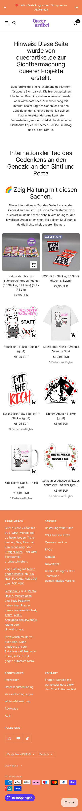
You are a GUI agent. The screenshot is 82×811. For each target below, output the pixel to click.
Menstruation (23, 595)
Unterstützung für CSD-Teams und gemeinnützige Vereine (60, 575)
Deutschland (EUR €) (19, 754)
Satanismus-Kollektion (19, 651)
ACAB (17, 615)
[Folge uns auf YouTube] (18, 738)
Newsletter (52, 564)
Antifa (8, 615)
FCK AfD (17, 578)
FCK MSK (18, 583)
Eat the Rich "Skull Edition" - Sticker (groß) (21, 416)
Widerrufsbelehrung (17, 701)
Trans (30, 537)
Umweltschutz (14, 629)
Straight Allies (13, 552)
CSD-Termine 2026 (57, 535)
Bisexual (28, 542)
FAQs (48, 549)
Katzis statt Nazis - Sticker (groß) (21, 349)
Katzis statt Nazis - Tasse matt (21, 485)
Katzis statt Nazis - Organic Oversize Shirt (61, 349)
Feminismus (12, 591)
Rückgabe (11, 708)
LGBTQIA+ (12, 532)
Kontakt (50, 556)
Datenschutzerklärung (19, 687)
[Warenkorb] (75, 23)
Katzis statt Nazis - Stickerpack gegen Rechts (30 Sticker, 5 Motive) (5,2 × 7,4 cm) (21, 282)
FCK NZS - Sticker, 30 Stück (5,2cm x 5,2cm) (61, 278)
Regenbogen (17, 537)
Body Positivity (20, 600)
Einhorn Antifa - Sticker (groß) (61, 416)
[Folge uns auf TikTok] (27, 738)
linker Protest (27, 610)
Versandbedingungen (19, 694)
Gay (18, 542)
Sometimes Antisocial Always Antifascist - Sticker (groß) (61, 483)
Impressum (12, 679)
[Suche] (14, 23)
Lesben (9, 542)
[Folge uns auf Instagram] (9, 738)
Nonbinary (18, 547)
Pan (7, 547)
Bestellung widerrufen (59, 528)
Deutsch (44, 754)
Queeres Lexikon (56, 542)
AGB (7, 715)
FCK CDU (30, 578)
